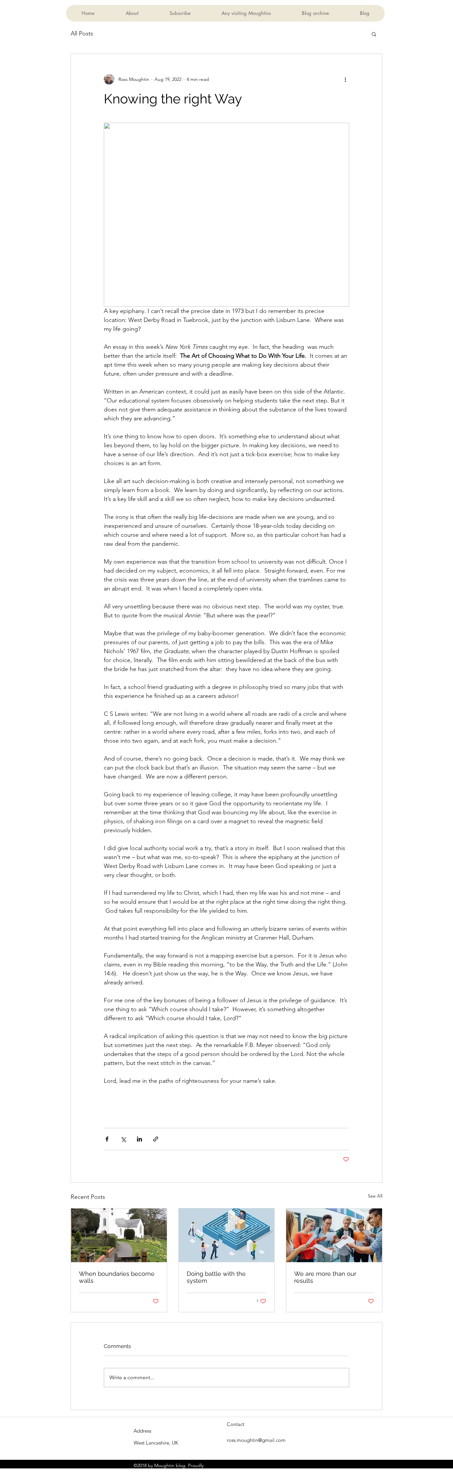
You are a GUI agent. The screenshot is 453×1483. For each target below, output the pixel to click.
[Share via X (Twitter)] (123, 1139)
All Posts (82, 33)
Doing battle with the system (216, 1277)
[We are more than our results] (334, 1235)
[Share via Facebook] (107, 1139)
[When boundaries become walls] (119, 1235)
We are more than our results (325, 1277)
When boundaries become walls (117, 1277)
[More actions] (345, 79)
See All (375, 1196)
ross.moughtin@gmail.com (256, 1440)
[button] (374, 33)
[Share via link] (156, 1139)
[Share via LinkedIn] (139, 1139)
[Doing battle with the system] (227, 1235)
